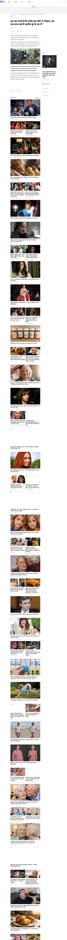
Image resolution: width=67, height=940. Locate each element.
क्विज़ (22, 2)
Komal (12, 28)
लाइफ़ (15, 14)
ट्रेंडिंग (9, 2)
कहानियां (16, 2)
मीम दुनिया (29, 2)
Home (11, 14)
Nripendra (44, 78)
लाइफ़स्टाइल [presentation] (44, 69)
